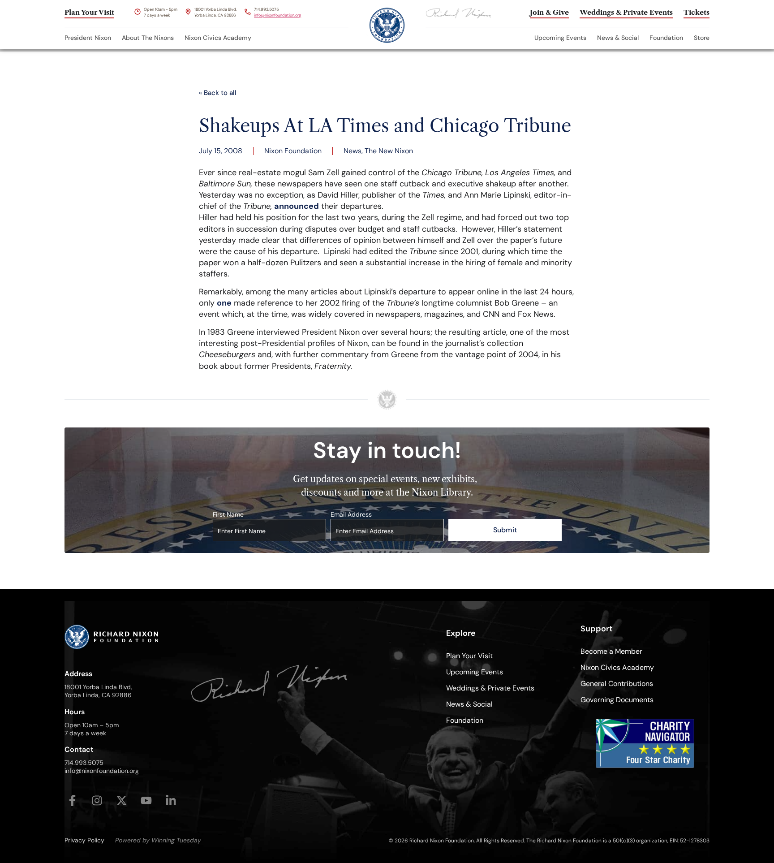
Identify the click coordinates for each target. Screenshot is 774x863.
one (224, 303)
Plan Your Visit (469, 655)
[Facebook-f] (72, 800)
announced (296, 206)
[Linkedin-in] (171, 800)
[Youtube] (146, 800)
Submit (505, 530)
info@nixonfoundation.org (277, 15)
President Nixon (87, 38)
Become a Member (611, 651)
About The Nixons (148, 38)
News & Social (618, 38)
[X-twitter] (121, 800)
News (352, 150)
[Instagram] (97, 800)
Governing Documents (617, 699)
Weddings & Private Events (490, 688)
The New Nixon (389, 150)
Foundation (666, 38)
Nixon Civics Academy (218, 38)
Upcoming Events (560, 38)
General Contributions (616, 683)
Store (702, 38)
